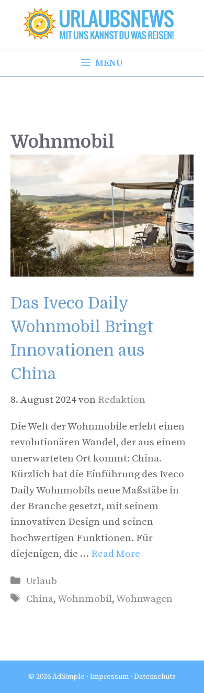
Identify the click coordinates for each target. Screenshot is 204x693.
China (39, 599)
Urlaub (41, 581)
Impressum (109, 676)
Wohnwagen (144, 599)
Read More (115, 554)
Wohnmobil (85, 599)
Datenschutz (155, 676)
